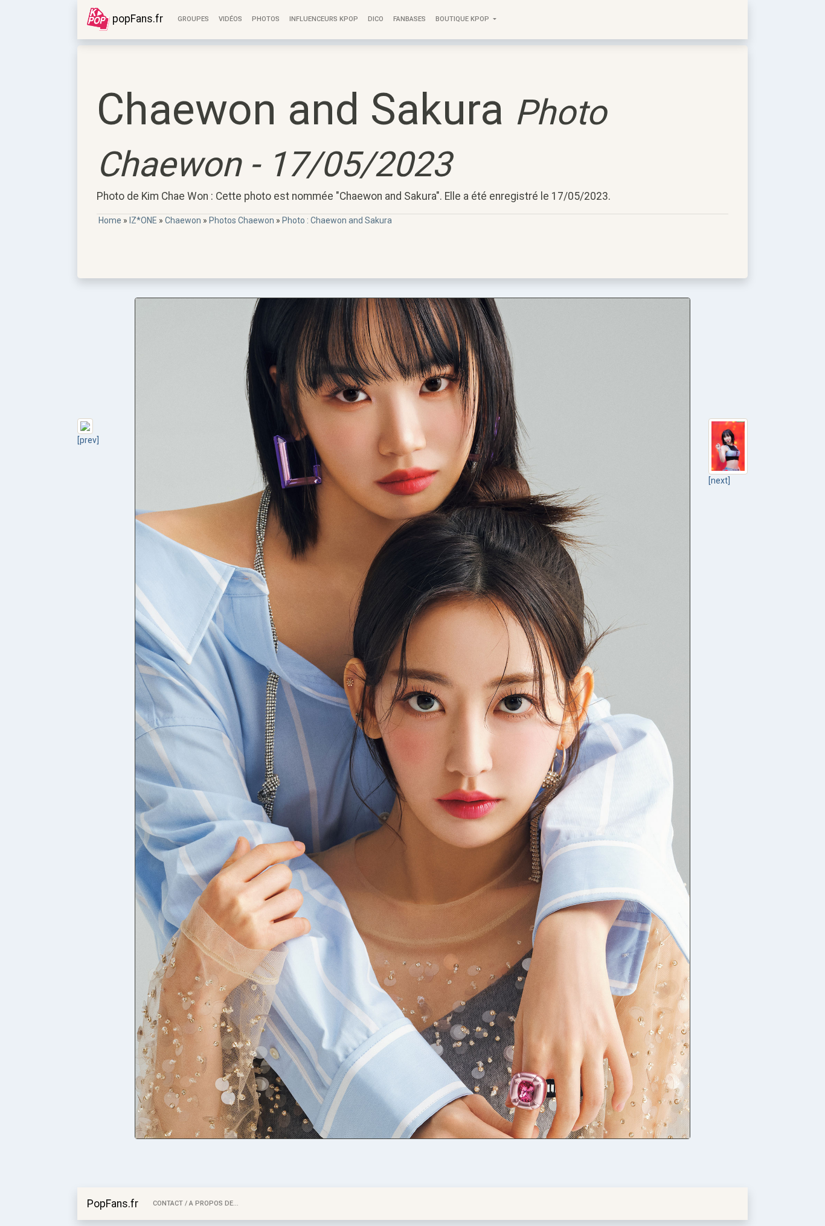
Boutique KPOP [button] (463, 19)
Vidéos (230, 19)
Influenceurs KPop (323, 19)
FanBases (409, 19)
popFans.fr (136, 19)
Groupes (193, 19)
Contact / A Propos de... (196, 1203)
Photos (266, 19)
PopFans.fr (112, 1204)
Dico (376, 19)
